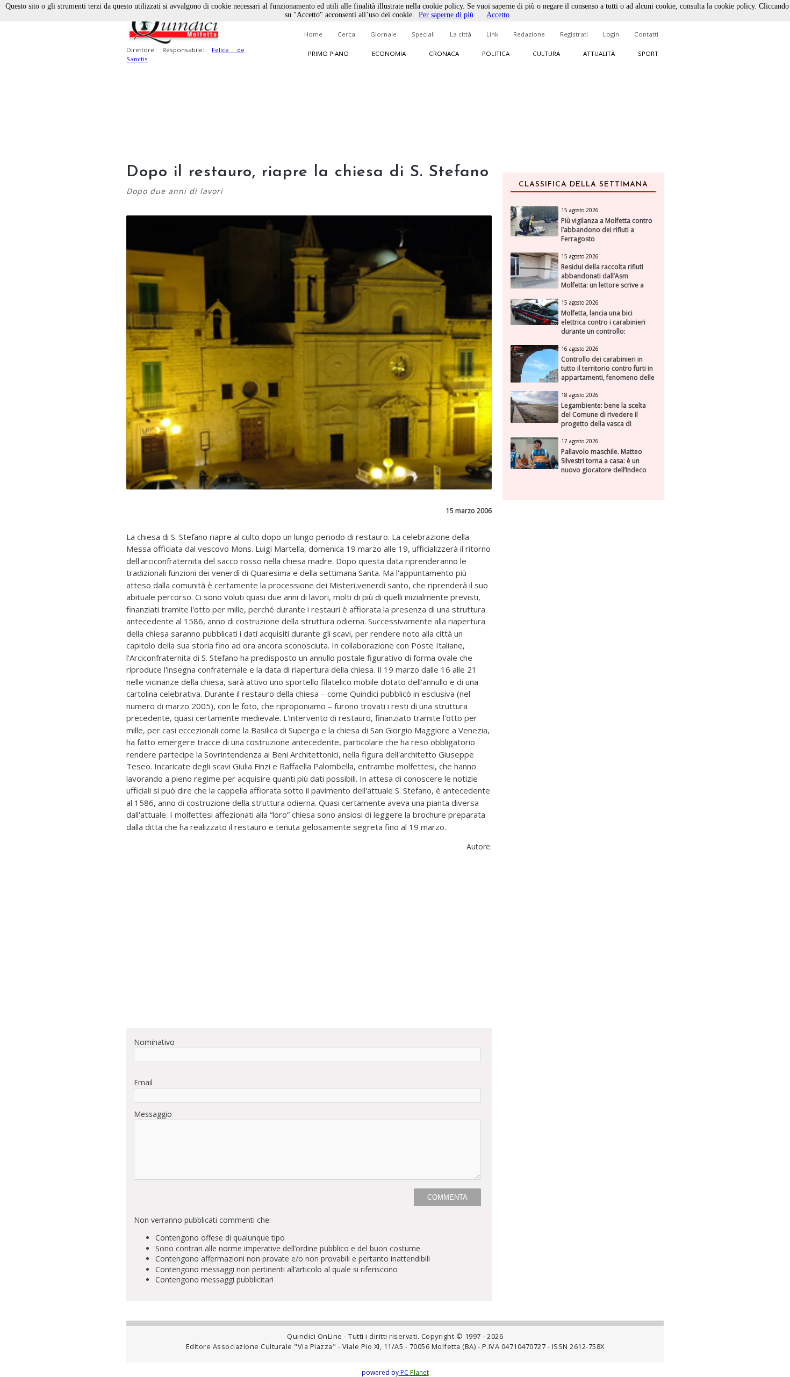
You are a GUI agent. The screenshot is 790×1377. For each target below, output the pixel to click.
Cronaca (444, 53)
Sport (648, 53)
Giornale (383, 34)
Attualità (599, 53)
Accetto (497, 15)
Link (492, 34)
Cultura (546, 53)
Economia (389, 53)
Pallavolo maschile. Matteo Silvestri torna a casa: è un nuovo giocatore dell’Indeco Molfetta (604, 465)
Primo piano (328, 53)
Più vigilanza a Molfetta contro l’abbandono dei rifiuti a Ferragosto (606, 230)
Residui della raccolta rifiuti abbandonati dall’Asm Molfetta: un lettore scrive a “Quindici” (602, 280)
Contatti (646, 34)
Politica (495, 53)
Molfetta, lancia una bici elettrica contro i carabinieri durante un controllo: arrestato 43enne (603, 326)
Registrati (574, 34)
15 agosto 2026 (580, 210)
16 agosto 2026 (580, 348)
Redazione (529, 34)
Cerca (346, 34)
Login (611, 34)
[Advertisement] (309, 944)
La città (460, 34)
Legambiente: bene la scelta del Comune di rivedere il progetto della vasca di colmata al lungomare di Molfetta (603, 423)
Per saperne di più (446, 15)
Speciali (423, 34)
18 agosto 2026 (580, 395)
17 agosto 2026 (580, 441)
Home (313, 34)
